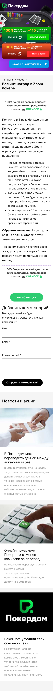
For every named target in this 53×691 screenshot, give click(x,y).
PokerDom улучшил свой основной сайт (24, 641)
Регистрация (26, 297)
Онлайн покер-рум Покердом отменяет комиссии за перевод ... (24, 554)
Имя (5, 328)
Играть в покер (38, 54)
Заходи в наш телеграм (26, 63)
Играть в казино (38, 37)
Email (6, 341)
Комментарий (11, 355)
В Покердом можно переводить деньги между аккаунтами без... (26, 458)
